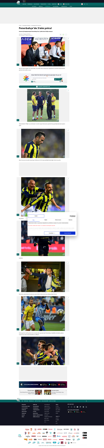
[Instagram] (74, 407)
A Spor (20, 25)
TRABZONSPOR (43, 4)
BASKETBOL (54, 4)
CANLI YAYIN (67, 4)
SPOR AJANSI (46, 409)
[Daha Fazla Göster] (66, 35)
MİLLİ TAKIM (58, 409)
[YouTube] (77, 407)
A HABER (57, 419)
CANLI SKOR (24, 411)
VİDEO (61, 4)
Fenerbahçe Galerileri (26, 25)
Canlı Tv (57, 416)
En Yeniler (34, 6)
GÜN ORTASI (46, 411)
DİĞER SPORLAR (36, 416)
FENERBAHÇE (29, 4)
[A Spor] (18, 3)
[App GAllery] (62, 384)
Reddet (36, 215)
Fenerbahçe (47, 6)
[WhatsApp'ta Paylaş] (63, 35)
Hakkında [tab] (70, 219)
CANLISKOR (24, 1)
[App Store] (44, 384)
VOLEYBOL (58, 411)
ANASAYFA (24, 404)
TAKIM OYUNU (46, 413)
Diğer (71, 6)
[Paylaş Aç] (84, 4)
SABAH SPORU (47, 406)
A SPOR (57, 418)
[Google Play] (53, 384)
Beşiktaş (41, 6)
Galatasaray (55, 6)
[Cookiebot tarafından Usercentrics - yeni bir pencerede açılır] (70, 216)
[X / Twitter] (71, 407)
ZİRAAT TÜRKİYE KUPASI (38, 415)
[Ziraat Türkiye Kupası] (82, 4)
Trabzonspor (64, 6)
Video (57, 404)
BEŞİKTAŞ (24, 4)
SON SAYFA (46, 415)
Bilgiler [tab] (45, 219)
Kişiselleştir (51, 233)
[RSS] (86, 407)
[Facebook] (69, 407)
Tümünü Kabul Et (67, 233)
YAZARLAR (24, 413)
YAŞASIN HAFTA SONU (48, 416)
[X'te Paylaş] (60, 35)
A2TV (57, 423)
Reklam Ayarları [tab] (58, 219)
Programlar (47, 404)
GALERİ (23, 415)
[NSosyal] (83, 407)
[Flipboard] (80, 407)
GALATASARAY (36, 4)
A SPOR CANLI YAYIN (26, 406)
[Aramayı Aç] (86, 401)
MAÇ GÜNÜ (46, 418)
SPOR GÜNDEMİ (47, 408)
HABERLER (24, 409)
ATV (56, 421)
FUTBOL (49, 4)
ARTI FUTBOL (46, 420)
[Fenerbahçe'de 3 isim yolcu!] (43, 51)
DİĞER (57, 413)
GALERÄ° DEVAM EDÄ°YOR (44, 86)
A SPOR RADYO (25, 408)
